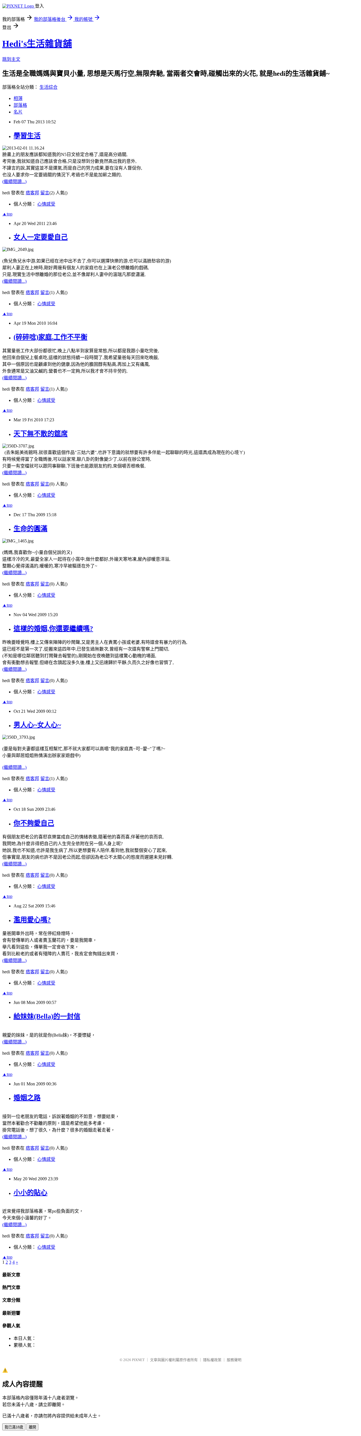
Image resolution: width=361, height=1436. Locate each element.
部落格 (20, 105)
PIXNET (138, 1360)
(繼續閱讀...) (14, 181)
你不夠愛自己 (34, 823)
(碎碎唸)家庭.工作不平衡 (50, 337)
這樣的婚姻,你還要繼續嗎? (53, 628)
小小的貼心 (30, 1192)
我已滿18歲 (14, 1427)
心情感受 (46, 204)
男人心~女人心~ (37, 725)
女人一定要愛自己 (41, 237)
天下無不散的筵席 (41, 433)
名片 (18, 112)
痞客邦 (32, 192)
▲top (7, 213)
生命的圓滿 (30, 528)
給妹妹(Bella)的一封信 (47, 1016)
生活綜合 (48, 87)
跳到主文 (11, 59)
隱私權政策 (212, 1360)
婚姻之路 (27, 1097)
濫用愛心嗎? (32, 919)
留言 (44, 192)
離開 (32, 1427)
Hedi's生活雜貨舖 (37, 44)
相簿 (18, 98)
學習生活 (27, 135)
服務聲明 (234, 1360)
